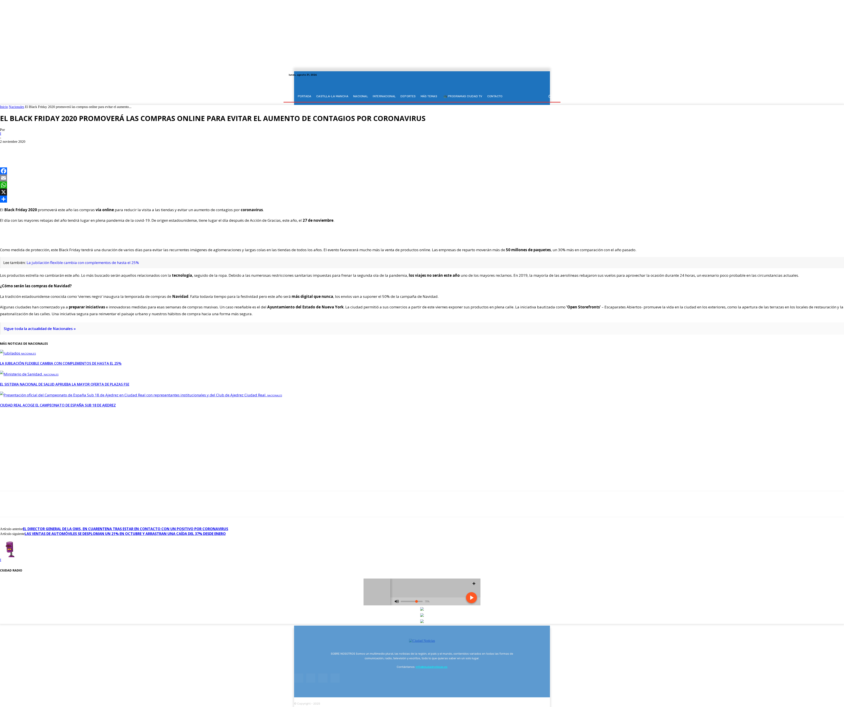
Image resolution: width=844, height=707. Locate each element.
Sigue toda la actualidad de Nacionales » (40, 328)
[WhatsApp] (39, 148)
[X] (547, 74)
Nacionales (16, 107)
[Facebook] (536, 74)
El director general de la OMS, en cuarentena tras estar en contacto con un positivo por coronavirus (125, 528)
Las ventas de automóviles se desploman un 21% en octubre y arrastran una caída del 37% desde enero (125, 533)
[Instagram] (542, 74)
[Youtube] (552, 74)
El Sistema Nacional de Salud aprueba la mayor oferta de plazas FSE (64, 384)
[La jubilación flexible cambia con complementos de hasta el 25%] (10, 353)
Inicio (4, 107)
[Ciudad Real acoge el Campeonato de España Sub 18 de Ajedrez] (133, 394)
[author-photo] (10, 556)
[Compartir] (422, 199)
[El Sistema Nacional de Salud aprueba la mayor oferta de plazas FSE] (22, 374)
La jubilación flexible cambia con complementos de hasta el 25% (83, 262)
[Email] (422, 177)
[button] (550, 96)
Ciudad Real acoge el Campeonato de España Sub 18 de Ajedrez (58, 405)
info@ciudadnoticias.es (431, 667)
